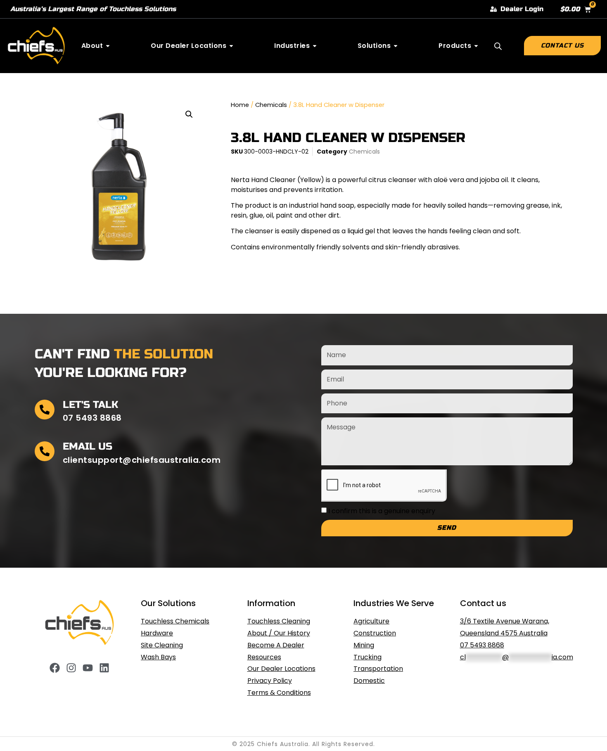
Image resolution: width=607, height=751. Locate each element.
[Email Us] (45, 451)
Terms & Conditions (279, 692)
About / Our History (278, 633)
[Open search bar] (498, 46)
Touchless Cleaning (278, 621)
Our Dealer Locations (281, 668)
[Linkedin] (104, 668)
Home (240, 105)
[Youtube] (88, 668)
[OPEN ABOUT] (108, 46)
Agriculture (371, 621)
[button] (189, 114)
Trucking (367, 657)
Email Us (87, 446)
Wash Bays (158, 657)
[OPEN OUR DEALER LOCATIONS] (231, 46)
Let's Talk (90, 405)
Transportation (378, 668)
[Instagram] (71, 668)
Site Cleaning (162, 645)
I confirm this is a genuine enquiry (381, 511)
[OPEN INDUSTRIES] (315, 46)
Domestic (369, 680)
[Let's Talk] (45, 409)
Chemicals (271, 105)
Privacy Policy (269, 680)
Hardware (157, 633)
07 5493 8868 (482, 645)
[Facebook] (55, 668)
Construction (374, 633)
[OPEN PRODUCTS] (476, 46)
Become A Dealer (275, 645)
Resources (264, 657)
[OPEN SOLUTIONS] (395, 46)
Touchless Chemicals (175, 621)
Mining (363, 645)
